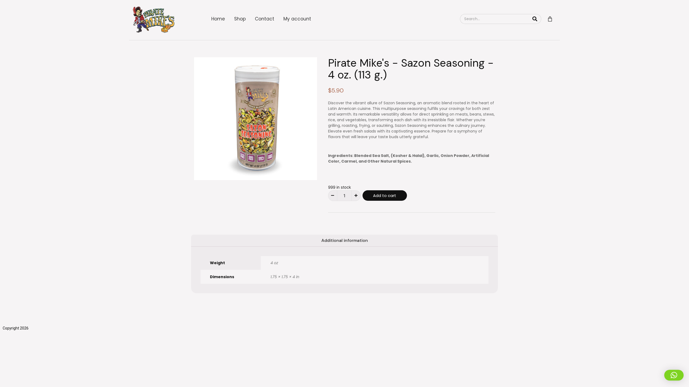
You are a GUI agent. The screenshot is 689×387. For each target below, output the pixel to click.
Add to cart (384, 195)
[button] (674, 375)
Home (218, 19)
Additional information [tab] (344, 240)
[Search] (534, 19)
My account (297, 19)
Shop (240, 19)
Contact (264, 19)
